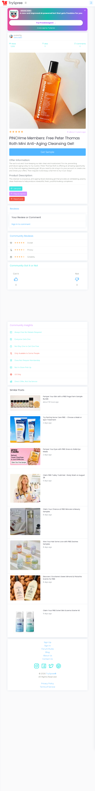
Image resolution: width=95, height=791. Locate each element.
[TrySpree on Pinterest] (58, 666)
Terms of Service (47, 687)
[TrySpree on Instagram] (37, 666)
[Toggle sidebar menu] (91, 3)
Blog (47, 652)
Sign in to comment (20, 224)
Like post (17, 189)
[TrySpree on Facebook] (44, 666)
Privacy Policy (47, 683)
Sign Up (47, 642)
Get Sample (47, 152)
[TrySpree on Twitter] (52, 666)
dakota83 (18, 37)
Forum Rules (47, 649)
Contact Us (47, 659)
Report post (18, 199)
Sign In (47, 646)
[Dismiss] (85, 11)
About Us (47, 656)
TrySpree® (51, 674)
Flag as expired (19, 194)
